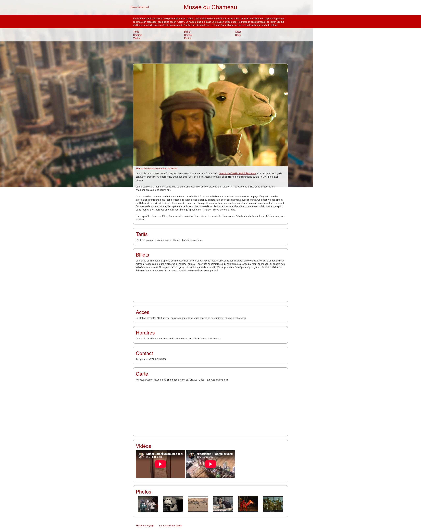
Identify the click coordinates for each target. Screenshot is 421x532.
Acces (238, 31)
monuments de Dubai (170, 525)
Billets (187, 31)
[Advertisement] (210, 52)
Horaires (137, 35)
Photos (187, 38)
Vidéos (136, 38)
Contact (188, 35)
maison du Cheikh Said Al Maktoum (237, 173)
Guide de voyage (145, 525)
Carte (238, 35)
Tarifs (136, 31)
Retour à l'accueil (140, 7)
